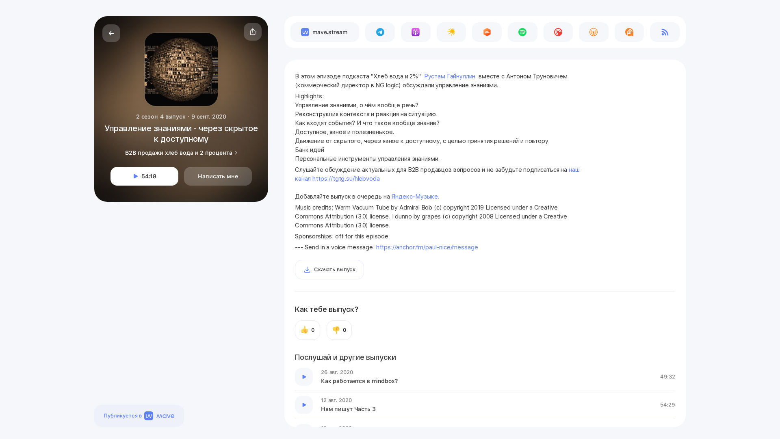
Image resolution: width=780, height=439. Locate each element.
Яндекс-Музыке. (416, 196)
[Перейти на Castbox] (487, 32)
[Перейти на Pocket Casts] (558, 32)
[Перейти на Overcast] (594, 32)
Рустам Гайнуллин (450, 76)
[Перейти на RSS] (665, 32)
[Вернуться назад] (111, 33)
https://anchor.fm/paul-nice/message (427, 247)
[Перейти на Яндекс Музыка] (451, 32)
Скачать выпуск (334, 269)
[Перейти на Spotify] (522, 32)
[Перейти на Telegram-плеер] (380, 32)
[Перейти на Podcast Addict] (629, 32)
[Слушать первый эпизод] (304, 377)
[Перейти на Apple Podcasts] (416, 32)
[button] (253, 32)
